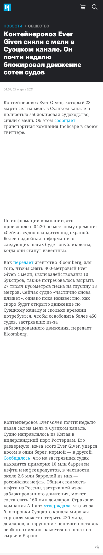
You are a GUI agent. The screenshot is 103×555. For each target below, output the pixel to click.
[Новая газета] (8, 7)
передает (23, 262)
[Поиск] (95, 7)
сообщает (64, 120)
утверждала (57, 505)
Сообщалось (17, 458)
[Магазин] (83, 7)
